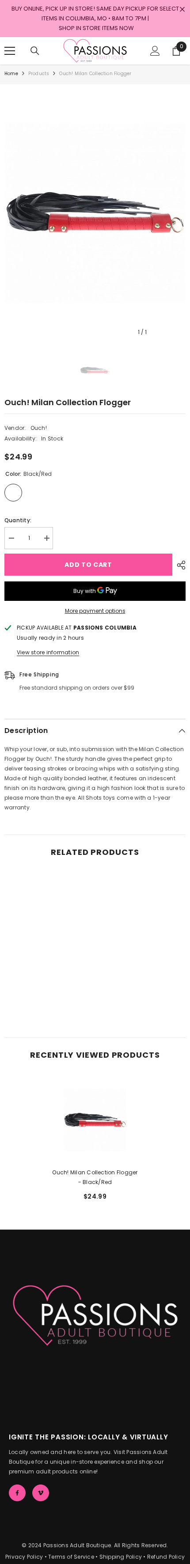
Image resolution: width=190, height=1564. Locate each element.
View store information (48, 652)
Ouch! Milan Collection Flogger (94, 1177)
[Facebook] (17, 1492)
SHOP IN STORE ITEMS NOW (96, 28)
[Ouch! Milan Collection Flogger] (95, 1120)
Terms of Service (71, 1556)
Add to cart (88, 564)
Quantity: (17, 520)
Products (38, 73)
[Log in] (155, 51)
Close (182, 9)
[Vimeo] (40, 1492)
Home (11, 73)
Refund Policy (166, 1556)
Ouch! (38, 428)
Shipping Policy (120, 1556)
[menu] (9, 51)
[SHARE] (179, 565)
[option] (95, 212)
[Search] (35, 51)
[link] (48, 999)
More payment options (95, 611)
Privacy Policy (24, 1556)
